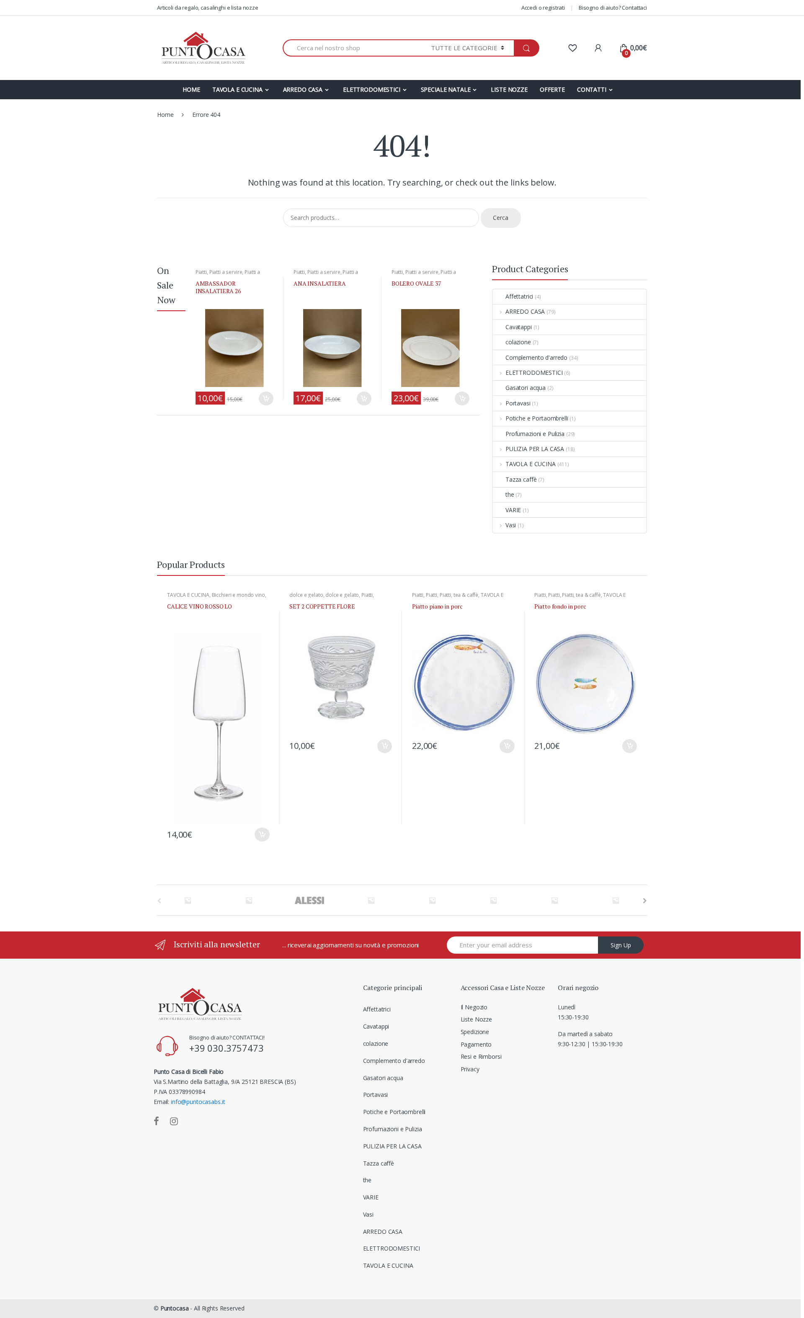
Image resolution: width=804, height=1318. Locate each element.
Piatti (201, 272)
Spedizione (475, 1032)
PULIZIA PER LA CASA (534, 449)
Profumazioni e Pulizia (534, 434)
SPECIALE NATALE (446, 89)
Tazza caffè (520, 479)
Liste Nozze (476, 1019)
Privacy (470, 1069)
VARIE (513, 510)
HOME (191, 89)
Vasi (510, 525)
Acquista (265, 398)
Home (165, 115)
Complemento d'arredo (536, 357)
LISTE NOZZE (509, 89)
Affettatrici (519, 296)
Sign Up (621, 945)
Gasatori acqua (525, 388)
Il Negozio (474, 1007)
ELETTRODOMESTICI (371, 89)
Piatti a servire (225, 272)
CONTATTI (591, 89)
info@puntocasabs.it (198, 1102)
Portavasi (518, 403)
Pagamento (476, 1044)
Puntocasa (174, 1308)
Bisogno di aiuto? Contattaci (613, 7)
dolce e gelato (306, 594)
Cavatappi (518, 327)
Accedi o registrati (543, 7)
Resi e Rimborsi (481, 1056)
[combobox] (352, 48)
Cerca (500, 218)
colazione (518, 342)
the (509, 494)
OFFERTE (552, 89)
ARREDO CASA (302, 89)
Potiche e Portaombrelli (536, 418)
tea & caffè (466, 594)
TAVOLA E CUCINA (237, 89)
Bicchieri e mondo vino (238, 594)
